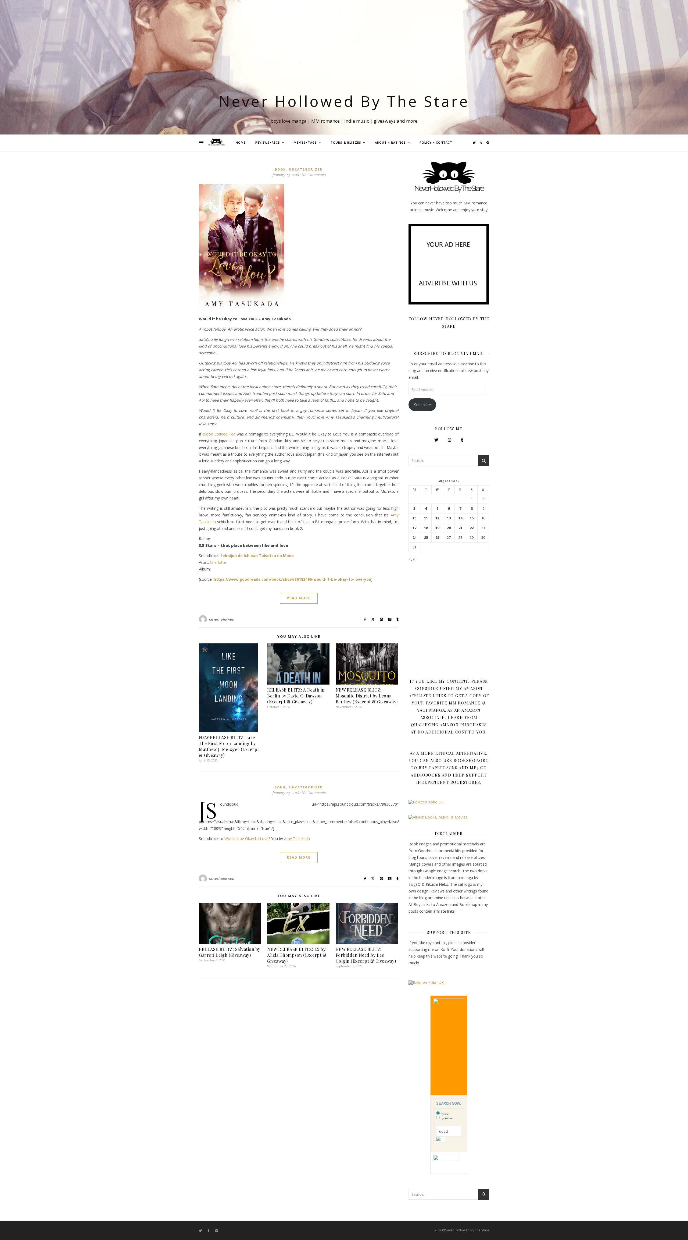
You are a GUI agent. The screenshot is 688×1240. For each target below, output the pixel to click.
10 (414, 518)
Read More (299, 598)
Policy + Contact (436, 142)
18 (426, 528)
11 (426, 518)
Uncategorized (305, 169)
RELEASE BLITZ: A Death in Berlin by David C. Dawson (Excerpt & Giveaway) (296, 695)
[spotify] (487, 142)
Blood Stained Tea (219, 434)
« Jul (411, 558)
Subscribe (422, 404)
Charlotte (218, 562)
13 (449, 518)
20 (449, 528)
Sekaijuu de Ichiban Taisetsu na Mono (257, 555)
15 (472, 518)
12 (437, 518)
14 (460, 518)
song (280, 787)
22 (472, 528)
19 (437, 528)
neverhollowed (221, 619)
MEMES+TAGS (305, 142)
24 (414, 538)
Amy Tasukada (297, 838)
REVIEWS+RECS (267, 142)
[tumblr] (481, 142)
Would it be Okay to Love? (247, 838)
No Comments (313, 174)
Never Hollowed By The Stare (344, 101)
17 (414, 528)
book (280, 169)
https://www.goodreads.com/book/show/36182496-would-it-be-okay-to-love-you (292, 579)
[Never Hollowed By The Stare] (216, 143)
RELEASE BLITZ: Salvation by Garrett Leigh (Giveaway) (229, 952)
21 (460, 528)
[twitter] (474, 142)
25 (426, 538)
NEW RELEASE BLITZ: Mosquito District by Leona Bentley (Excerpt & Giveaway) (367, 695)
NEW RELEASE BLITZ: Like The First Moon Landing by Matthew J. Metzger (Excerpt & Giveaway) (229, 746)
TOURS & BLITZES (346, 142)
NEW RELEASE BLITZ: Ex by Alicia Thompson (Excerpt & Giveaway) (297, 955)
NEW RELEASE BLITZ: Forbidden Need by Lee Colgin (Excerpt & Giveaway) (366, 955)
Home (241, 142)
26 (437, 538)
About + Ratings (390, 142)
